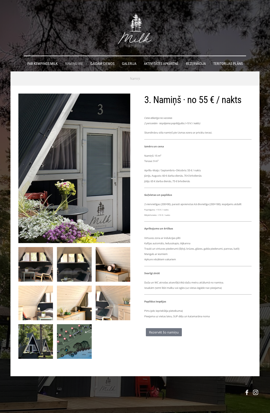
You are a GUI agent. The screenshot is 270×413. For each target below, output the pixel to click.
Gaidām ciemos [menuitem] (102, 64)
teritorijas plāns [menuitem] (228, 64)
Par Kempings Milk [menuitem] (42, 64)
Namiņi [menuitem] (135, 78)
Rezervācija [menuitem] (196, 64)
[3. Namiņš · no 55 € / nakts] (35, 264)
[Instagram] (256, 392)
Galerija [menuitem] (129, 64)
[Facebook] (247, 392)
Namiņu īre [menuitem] (74, 64)
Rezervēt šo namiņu (164, 332)
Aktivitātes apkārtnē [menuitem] (161, 64)
